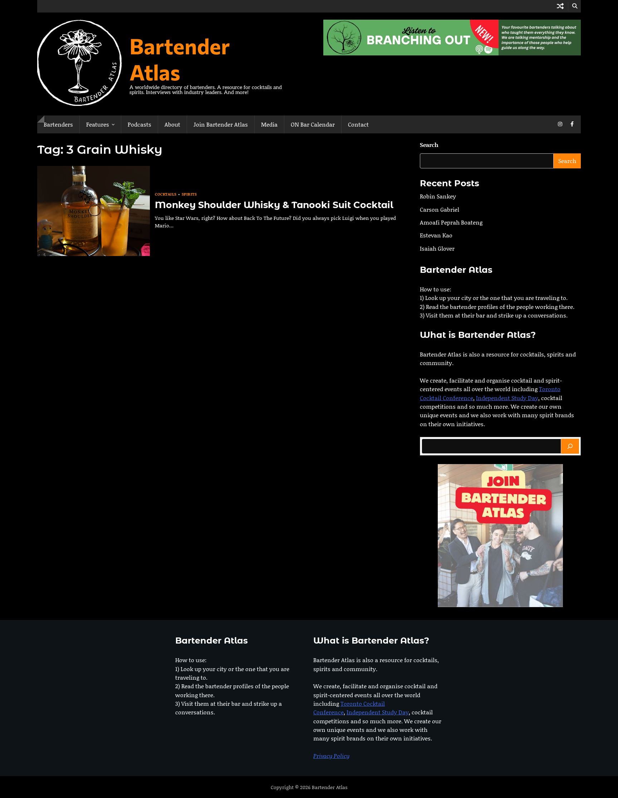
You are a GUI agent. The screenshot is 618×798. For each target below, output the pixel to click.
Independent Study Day (507, 398)
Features (97, 124)
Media (269, 124)
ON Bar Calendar (313, 124)
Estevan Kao (436, 235)
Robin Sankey (438, 196)
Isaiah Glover (437, 248)
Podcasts (139, 124)
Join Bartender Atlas (220, 124)
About (172, 124)
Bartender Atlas (179, 59)
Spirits (189, 194)
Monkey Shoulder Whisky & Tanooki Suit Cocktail (274, 205)
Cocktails (166, 194)
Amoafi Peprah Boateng (451, 222)
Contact (358, 124)
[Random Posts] (560, 6)
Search (429, 145)
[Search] (570, 446)
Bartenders (58, 124)
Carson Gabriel (439, 209)
